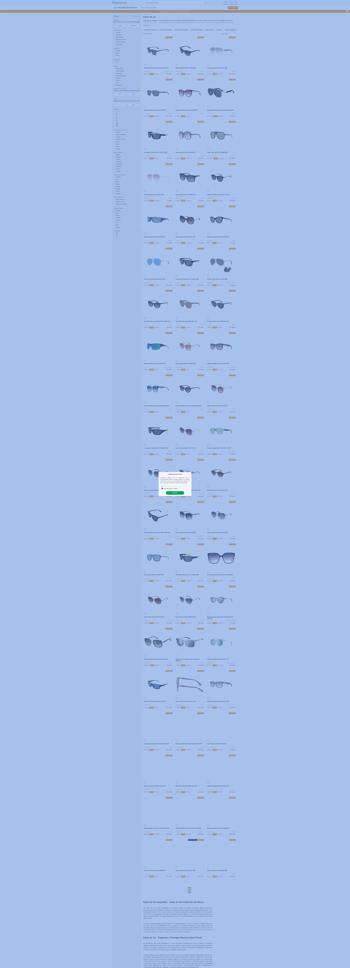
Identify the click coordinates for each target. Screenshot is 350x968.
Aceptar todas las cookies (171, 488)
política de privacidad (181, 482)
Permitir (175, 493)
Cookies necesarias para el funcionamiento (176, 486)
